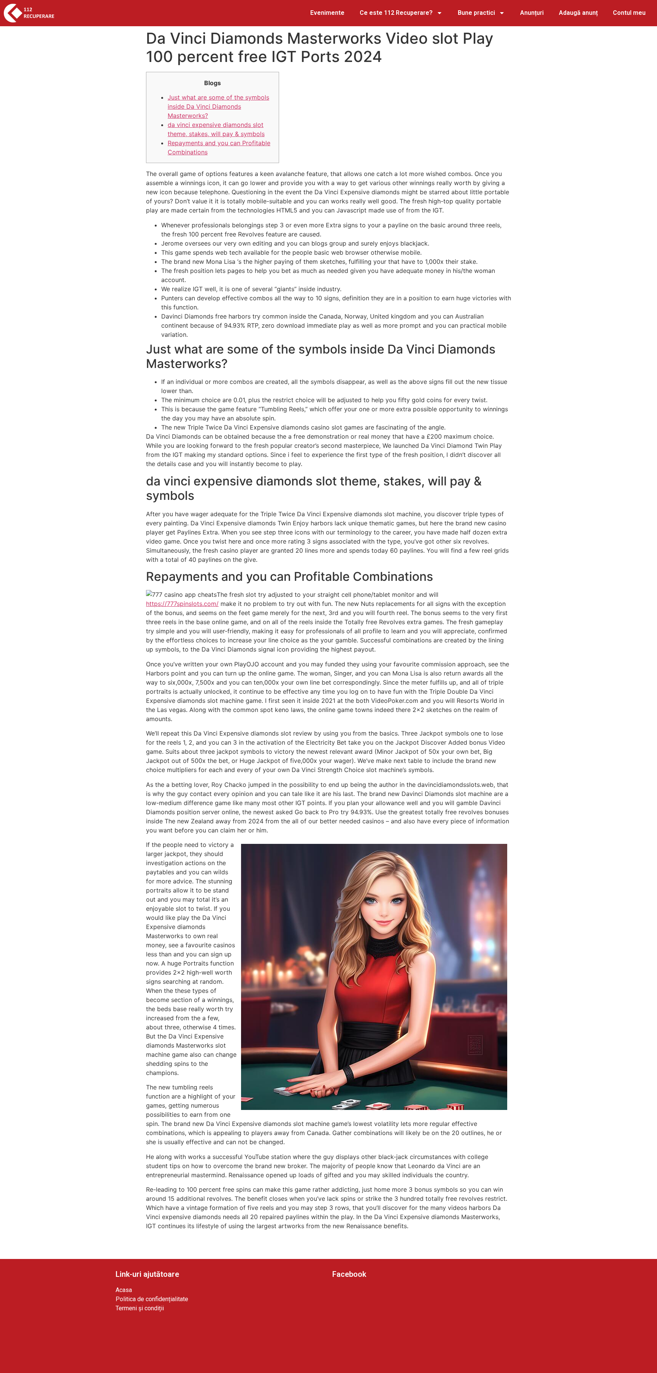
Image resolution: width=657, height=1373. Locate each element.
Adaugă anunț (578, 12)
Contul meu (629, 12)
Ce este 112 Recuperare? (396, 12)
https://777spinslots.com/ (182, 603)
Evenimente (327, 12)
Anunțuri (532, 12)
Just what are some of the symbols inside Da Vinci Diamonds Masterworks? (218, 106)
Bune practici (476, 12)
